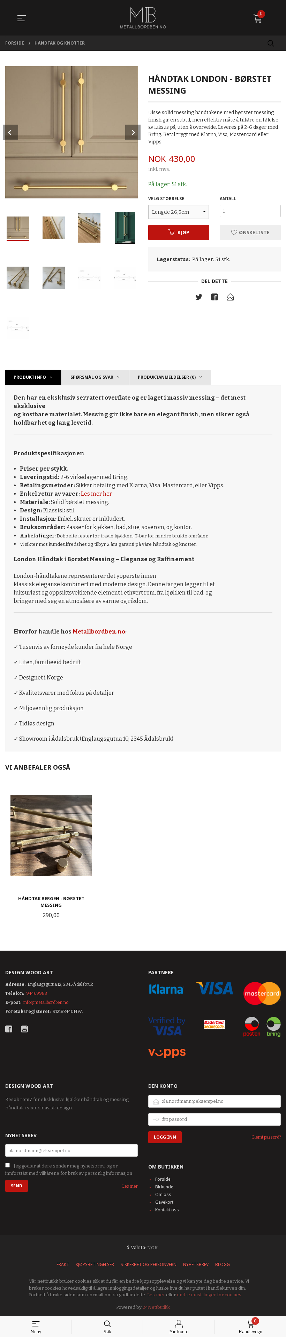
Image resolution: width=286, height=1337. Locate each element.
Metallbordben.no (99, 631)
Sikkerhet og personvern (148, 1264)
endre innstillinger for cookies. (209, 1294)
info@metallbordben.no (45, 1002)
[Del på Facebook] (214, 298)
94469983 (36, 993)
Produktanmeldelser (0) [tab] (167, 377)
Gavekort (164, 1202)
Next (133, 132)
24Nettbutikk (156, 1307)
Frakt (63, 1264)
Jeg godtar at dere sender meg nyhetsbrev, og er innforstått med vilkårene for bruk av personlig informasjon (68, 1169)
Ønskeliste (254, 232)
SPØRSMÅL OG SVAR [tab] (91, 377)
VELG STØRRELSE (166, 199)
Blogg (222, 1264)
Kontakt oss (167, 1210)
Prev (10, 132)
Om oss (163, 1194)
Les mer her (96, 493)
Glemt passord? (266, 1137)
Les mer (130, 1186)
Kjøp (183, 232)
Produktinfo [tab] (30, 377)
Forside (163, 1179)
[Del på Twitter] (199, 298)
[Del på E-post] (230, 298)
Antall (228, 199)
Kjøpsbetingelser (95, 1264)
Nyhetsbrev (196, 1264)
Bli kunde (164, 1187)
